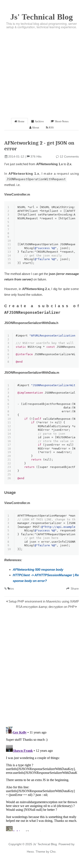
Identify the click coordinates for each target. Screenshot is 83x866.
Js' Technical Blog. (45, 844)
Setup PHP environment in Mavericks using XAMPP (45, 601)
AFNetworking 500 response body (38, 569)
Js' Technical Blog (41, 16)
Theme (40, 851)
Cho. (52, 851)
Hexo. (31, 851)
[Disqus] (41, 669)
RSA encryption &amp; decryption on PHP (45, 606)
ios (12, 588)
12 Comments (69, 156)
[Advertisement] (41, 72)
